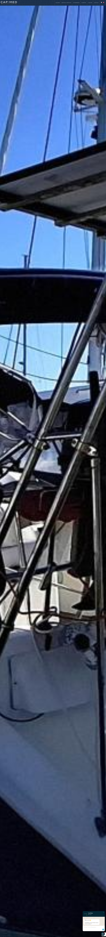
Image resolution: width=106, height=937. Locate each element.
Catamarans (76, 2)
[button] (103, 912)
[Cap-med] (8, 2)
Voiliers (57, 2)
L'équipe (90, 2)
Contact (96, 2)
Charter (83, 2)
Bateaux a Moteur (66, 2)
